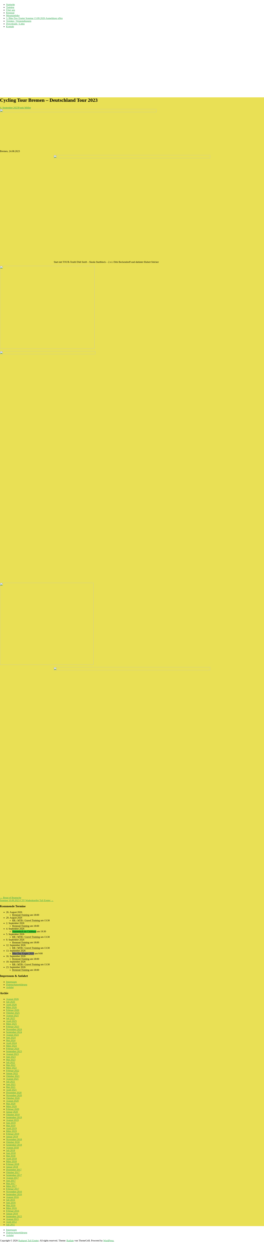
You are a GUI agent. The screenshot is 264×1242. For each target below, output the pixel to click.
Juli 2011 (10, 1224)
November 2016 (14, 1191)
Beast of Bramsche (10, 897)
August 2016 (12, 1197)
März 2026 (11, 1007)
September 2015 (14, 1216)
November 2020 (14, 1095)
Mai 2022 (10, 1065)
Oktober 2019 (13, 1114)
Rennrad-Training (20, 915)
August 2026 (12, 999)
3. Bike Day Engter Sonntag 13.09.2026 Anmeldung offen (34, 18)
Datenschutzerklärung (16, 984)
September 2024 (14, 1032)
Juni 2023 (11, 1057)
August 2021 (12, 1079)
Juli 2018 (10, 1150)
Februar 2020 (12, 1109)
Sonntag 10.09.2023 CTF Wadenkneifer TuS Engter (26, 900)
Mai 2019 (10, 1125)
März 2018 (11, 1161)
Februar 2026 (12, 1010)
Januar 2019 (12, 1136)
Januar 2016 (12, 1213)
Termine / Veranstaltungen (18, 21)
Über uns (10, 10)
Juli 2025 (10, 1018)
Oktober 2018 (13, 1142)
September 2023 (14, 1051)
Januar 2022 (12, 1073)
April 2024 (11, 1043)
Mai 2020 (10, 1103)
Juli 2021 (10, 1081)
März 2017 (11, 1186)
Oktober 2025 (13, 1013)
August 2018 (12, 1147)
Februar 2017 (12, 1189)
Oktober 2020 (13, 1098)
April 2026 (11, 1004)
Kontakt (10, 26)
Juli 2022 (10, 1062)
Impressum (11, 982)
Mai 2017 (10, 1183)
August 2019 (12, 1120)
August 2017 (12, 1178)
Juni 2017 (11, 1180)
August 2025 (12, 1015)
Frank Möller (24, 107)
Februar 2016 (12, 1211)
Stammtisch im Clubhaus (24, 931)
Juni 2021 (11, 1084)
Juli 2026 (10, 1002)
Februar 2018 (12, 1164)
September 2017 (14, 1175)
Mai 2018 (10, 1156)
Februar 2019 (12, 1134)
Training (10, 7)
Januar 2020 (12, 1112)
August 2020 (12, 1101)
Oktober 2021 (13, 1076)
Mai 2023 (10, 1059)
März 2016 (11, 1208)
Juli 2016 (10, 1200)
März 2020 (11, 1106)
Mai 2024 (10, 1040)
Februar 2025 (12, 1026)
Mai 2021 (10, 1087)
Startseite (10, 4)
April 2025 (11, 1021)
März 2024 (11, 1046)
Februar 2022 (12, 1070)
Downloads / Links (15, 23)
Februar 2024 (12, 1048)
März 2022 (11, 1068)
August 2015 (12, 1219)
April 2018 (11, 1158)
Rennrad (10, 12)
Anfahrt (10, 987)
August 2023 (12, 1054)
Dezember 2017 (14, 1169)
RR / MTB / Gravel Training (26, 920)
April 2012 (11, 1222)
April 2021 (11, 1090)
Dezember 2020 (14, 1092)
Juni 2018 (11, 1153)
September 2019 (14, 1117)
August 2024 (12, 1035)
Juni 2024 (11, 1037)
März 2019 (11, 1131)
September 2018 (14, 1145)
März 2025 (11, 1024)
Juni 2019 (11, 1123)
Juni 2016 (11, 1202)
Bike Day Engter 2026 (23, 953)
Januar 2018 (12, 1167)
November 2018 (14, 1139)
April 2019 (11, 1128)
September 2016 (14, 1194)
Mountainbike (13, 15)
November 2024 (14, 1029)
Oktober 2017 (13, 1172)
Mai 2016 (10, 1205)
